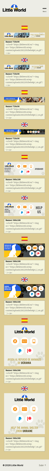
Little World (17, 465)
